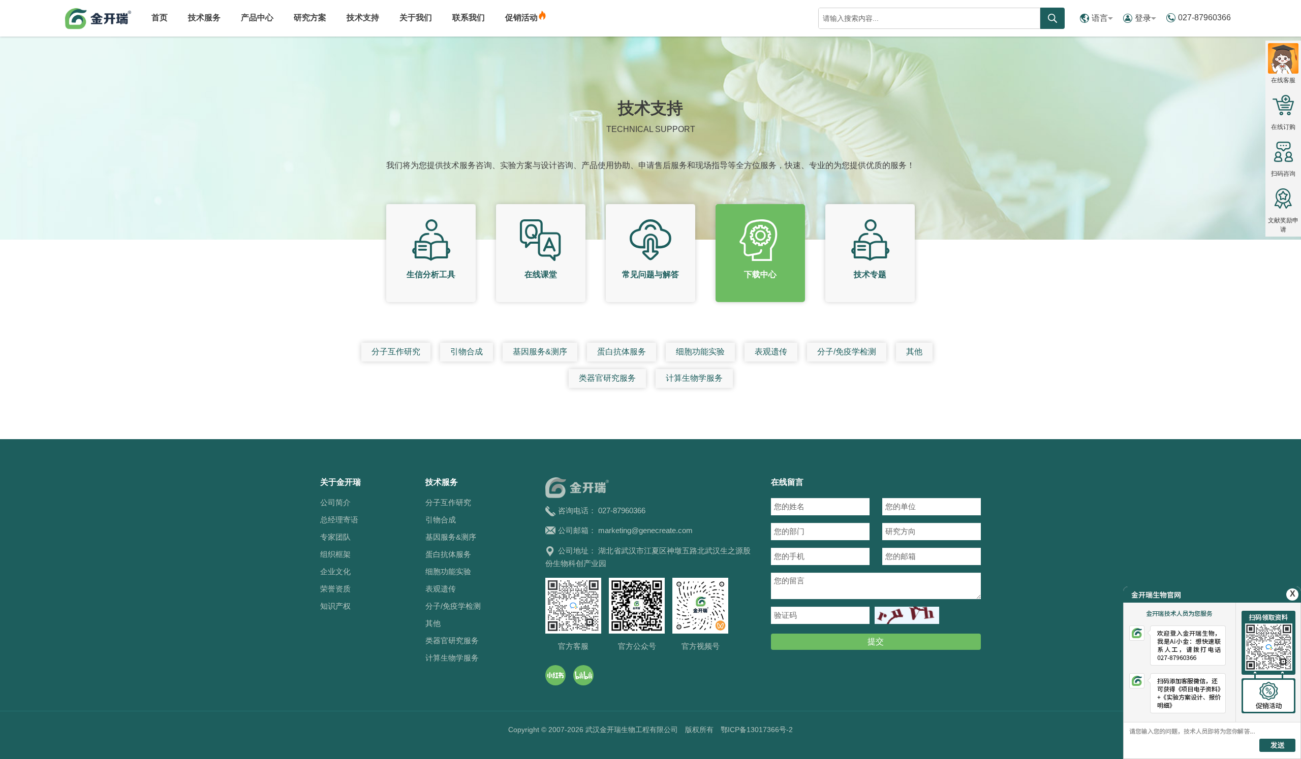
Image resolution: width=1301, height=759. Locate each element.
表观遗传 (771, 351)
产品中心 (257, 17)
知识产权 (335, 606)
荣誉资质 (335, 588)
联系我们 (468, 17)
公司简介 (335, 502)
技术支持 (363, 17)
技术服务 (204, 17)
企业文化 (335, 571)
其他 (914, 351)
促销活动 (521, 17)
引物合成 (466, 351)
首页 (159, 17)
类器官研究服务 (607, 378)
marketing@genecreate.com (645, 530)
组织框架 (335, 554)
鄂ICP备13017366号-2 (757, 729)
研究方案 (310, 17)
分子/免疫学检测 (846, 351)
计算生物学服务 (694, 378)
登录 (1143, 18)
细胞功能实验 (700, 351)
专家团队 (335, 537)
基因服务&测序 (540, 351)
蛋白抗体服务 (621, 351)
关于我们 (415, 17)
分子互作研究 (395, 351)
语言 (1100, 18)
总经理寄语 (339, 519)
